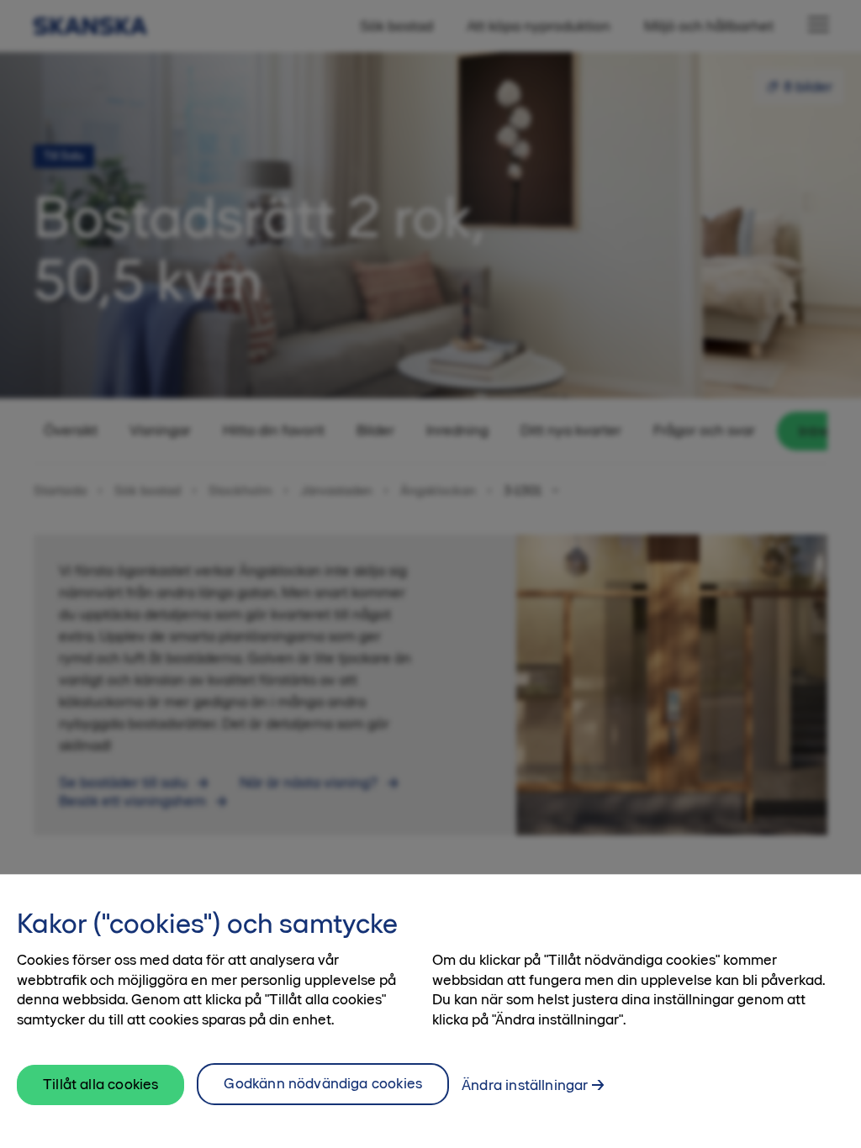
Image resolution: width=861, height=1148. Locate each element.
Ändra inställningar (525, 1085)
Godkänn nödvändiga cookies (323, 1083)
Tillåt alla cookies (100, 1084)
